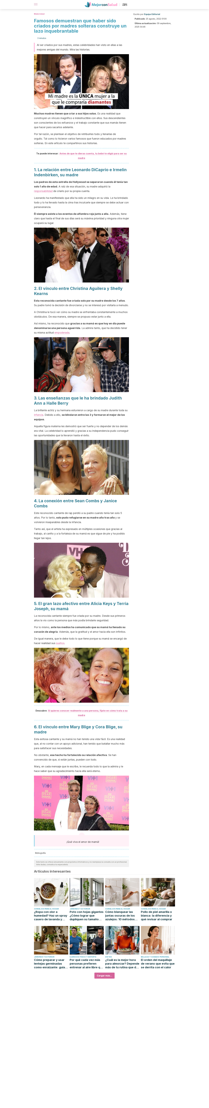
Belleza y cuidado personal (155, 957)
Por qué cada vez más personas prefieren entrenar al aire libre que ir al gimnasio (87, 963)
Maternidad (39, 14)
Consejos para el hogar (46, 909)
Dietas (108, 957)
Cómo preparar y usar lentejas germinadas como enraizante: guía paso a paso (49, 963)
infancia (38, 414)
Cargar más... (104, 975)
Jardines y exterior (80, 909)
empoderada (61, 332)
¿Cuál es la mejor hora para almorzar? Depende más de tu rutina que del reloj (122, 963)
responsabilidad (43, 191)
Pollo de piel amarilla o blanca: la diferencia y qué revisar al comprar (156, 915)
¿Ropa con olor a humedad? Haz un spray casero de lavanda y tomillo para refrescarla (50, 915)
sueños (60, 643)
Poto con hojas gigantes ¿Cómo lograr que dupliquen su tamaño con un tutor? (87, 915)
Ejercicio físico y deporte (83, 957)
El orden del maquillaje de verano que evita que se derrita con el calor (158, 963)
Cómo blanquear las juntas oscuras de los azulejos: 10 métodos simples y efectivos (120, 915)
